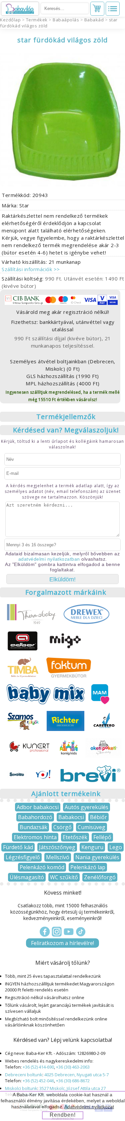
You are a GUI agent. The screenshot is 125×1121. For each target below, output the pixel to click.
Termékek (37, 20)
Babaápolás (66, 20)
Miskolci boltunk (21, 1088)
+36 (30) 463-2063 (73, 1067)
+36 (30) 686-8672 (73, 1081)
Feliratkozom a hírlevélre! (62, 943)
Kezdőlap (10, 20)
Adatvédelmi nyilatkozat (89, 1106)
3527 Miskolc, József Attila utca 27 (72, 1088)
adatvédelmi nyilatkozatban (49, 559)
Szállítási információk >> (31, 269)
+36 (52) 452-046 (38, 1081)
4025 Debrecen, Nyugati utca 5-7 (76, 1075)
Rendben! (63, 1115)
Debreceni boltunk (23, 1075)
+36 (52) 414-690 (38, 1067)
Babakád (94, 20)
